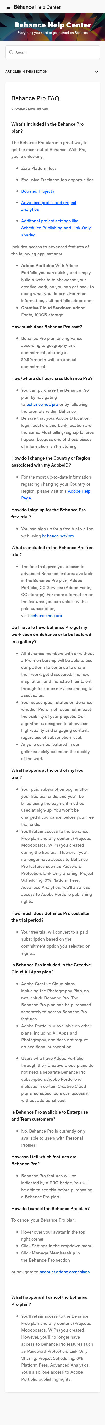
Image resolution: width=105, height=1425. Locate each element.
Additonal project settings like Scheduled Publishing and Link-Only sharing (56, 228)
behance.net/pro (42, 404)
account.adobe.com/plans (65, 1272)
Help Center (47, 6)
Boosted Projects (37, 191)
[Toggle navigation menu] (8, 6)
